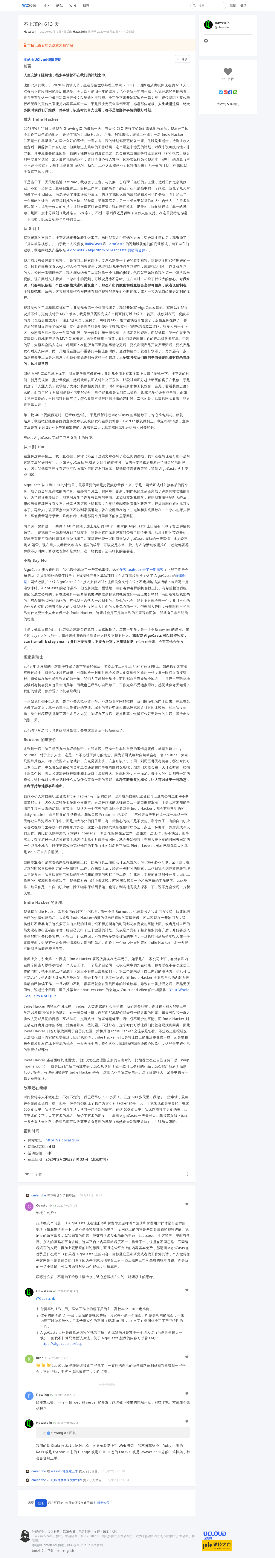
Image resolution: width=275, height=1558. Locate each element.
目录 (183, 59)
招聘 (86, 5)
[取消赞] (187, 1204)
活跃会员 (69, 1531)
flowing (42, 1394)
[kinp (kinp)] (29, 1359)
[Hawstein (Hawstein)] (29, 1292)
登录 (243, 5)
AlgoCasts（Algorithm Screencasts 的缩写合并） (108, 250)
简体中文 (38, 1551)
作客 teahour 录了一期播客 (141, 569)
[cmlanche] (28, 1195)
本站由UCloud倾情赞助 (43, 59)
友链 (97, 1531)
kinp (40, 1358)
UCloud (85, 1545)
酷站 (59, 5)
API (114, 1531)
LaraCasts (116, 243)
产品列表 (84, 1531)
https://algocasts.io (62, 1140)
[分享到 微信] (235, 92)
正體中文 (53, 1551)
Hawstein (31, 31)
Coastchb (44, 1205)
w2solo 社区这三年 (64, 1471)
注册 (233, 5)
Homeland (49, 1545)
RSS (106, 1531)
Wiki (72, 5)
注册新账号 (102, 1503)
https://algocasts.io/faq (60, 1343)
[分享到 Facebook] (230, 92)
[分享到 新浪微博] (226, 92)
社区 (46, 5)
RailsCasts (93, 243)
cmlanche (38, 1195)
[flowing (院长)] (29, 1395)
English (68, 1551)
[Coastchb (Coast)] (29, 1206)
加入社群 (53, 1531)
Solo (29, 5)
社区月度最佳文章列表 (66, 1480)
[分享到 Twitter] (221, 92)
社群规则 (38, 1531)
